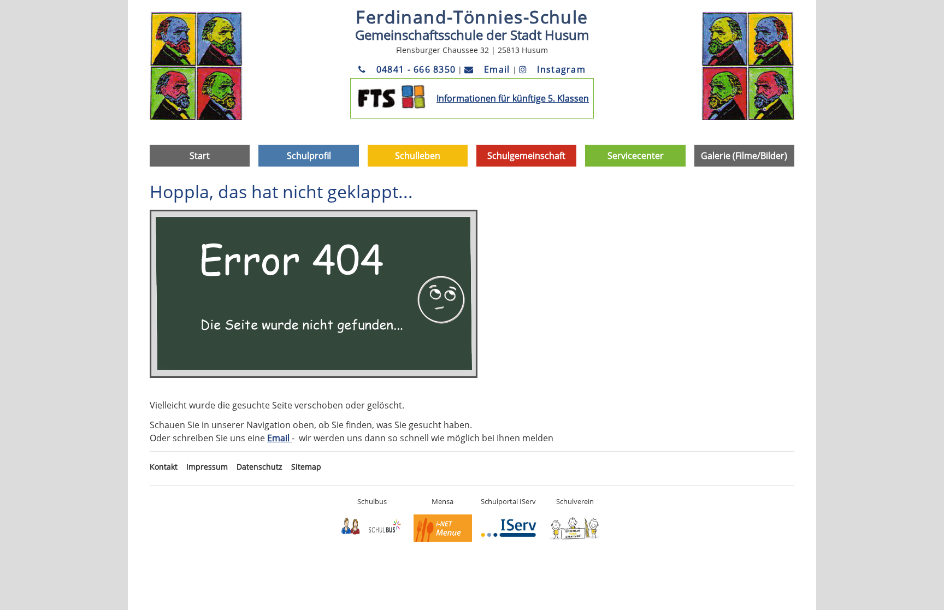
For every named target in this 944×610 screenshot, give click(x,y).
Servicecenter (635, 156)
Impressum (207, 466)
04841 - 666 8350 (415, 69)
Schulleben (417, 156)
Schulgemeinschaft (526, 156)
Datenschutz (259, 466)
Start (200, 156)
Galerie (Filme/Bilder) (744, 156)
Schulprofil (309, 156)
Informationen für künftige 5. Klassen (512, 98)
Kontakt (164, 466)
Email (495, 69)
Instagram (560, 69)
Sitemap (306, 466)
